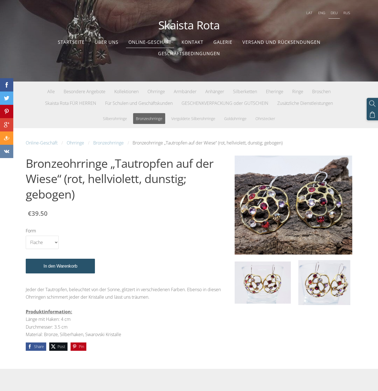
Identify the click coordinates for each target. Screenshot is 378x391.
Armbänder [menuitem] (185, 91)
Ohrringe (75, 143)
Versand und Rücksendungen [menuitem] (281, 42)
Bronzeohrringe (108, 143)
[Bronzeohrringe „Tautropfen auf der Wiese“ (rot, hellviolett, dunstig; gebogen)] (263, 282)
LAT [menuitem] (309, 12)
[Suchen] (372, 103)
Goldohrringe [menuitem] (235, 118)
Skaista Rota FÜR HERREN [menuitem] (70, 103)
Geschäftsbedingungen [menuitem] (189, 53)
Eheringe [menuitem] (274, 91)
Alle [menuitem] (51, 91)
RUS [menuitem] (346, 12)
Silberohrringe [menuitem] (115, 118)
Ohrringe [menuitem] (156, 91)
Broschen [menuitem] (321, 91)
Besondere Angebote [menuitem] (84, 91)
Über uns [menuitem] (106, 42)
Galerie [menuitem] (222, 42)
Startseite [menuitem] (71, 42)
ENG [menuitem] (321, 12)
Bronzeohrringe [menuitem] (149, 118)
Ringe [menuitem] (297, 91)
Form (31, 231)
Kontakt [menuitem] (192, 42)
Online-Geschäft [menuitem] (150, 42)
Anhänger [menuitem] (214, 91)
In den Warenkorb (60, 266)
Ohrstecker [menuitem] (265, 118)
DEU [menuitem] (334, 12)
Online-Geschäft (42, 143)
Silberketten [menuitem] (245, 91)
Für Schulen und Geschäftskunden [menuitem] (139, 103)
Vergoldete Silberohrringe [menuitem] (193, 118)
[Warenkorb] (372, 114)
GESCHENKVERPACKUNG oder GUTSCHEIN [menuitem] (225, 103)
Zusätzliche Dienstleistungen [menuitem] (305, 103)
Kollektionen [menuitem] (126, 91)
